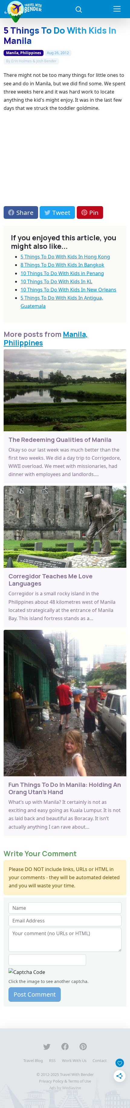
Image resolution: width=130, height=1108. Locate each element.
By (31, 61)
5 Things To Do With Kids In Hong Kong (65, 256)
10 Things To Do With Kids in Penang (62, 273)
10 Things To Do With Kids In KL (56, 281)
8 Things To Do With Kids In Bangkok (62, 264)
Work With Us (74, 1060)
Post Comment (35, 994)
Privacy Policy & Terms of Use (65, 1081)
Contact (100, 1060)
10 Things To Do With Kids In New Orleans (68, 289)
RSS (52, 1060)
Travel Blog (33, 1060)
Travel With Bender (77, 1074)
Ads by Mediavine (65, 1087)
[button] (78, 8)
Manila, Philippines (23, 52)
